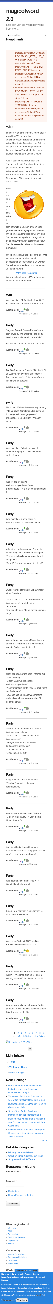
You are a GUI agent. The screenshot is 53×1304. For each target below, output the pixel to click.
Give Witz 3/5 (22, 310)
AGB (10, 1231)
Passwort (11, 1181)
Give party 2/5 (20, 428)
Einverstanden (8, 1300)
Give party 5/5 (27, 428)
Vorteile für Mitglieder (17, 1254)
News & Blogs (16, 1072)
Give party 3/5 (22, 428)
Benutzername (13, 1171)
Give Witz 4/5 (25, 310)
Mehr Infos (40, 1295)
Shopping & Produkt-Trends (21, 1159)
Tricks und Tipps (18, 1067)
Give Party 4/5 (25, 350)
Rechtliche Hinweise (16, 1237)
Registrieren (14, 1191)
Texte (12, 1062)
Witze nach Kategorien (27, 273)
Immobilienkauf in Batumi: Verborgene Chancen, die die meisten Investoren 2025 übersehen (26, 1133)
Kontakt (11, 1243)
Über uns (12, 1228)
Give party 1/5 (19, 428)
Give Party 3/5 (22, 350)
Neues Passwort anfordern (21, 1195)
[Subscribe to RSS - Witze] (19, 1042)
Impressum (13, 1240)
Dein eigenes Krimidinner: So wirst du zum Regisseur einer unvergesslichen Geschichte (26, 1122)
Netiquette (12, 1260)
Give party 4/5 (25, 428)
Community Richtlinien (17, 1257)
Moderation (13, 1263)
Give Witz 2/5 (20, 310)
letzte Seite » (39, 1036)
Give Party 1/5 (19, 350)
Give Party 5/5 (27, 350)
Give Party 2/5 (20, 350)
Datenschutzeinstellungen (26, 1271)
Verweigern (22, 1300)
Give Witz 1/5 (19, 310)
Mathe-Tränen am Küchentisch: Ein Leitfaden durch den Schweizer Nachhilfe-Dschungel (25, 1089)
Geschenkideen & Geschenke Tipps (25, 1156)
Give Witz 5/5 (27, 310)
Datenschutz (13, 1234)
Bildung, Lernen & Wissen (20, 1152)
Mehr (44, 1140)
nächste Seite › (24, 1036)
